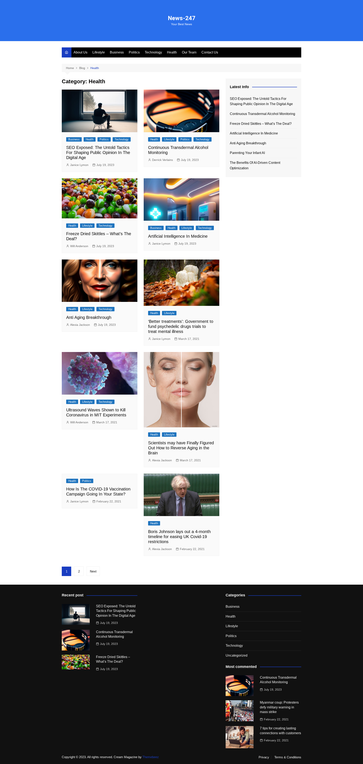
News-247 (181, 18)
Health (172, 52)
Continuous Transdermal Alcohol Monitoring (262, 114)
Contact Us (209, 52)
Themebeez (150, 757)
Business (117, 52)
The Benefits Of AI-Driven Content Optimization (255, 165)
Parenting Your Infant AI (247, 153)
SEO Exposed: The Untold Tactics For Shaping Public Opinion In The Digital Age (98, 152)
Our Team (189, 52)
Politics (134, 52)
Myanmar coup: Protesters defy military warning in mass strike (279, 707)
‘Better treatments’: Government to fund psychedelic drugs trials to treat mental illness (180, 326)
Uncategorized (236, 655)
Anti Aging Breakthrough (88, 317)
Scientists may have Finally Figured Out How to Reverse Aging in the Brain (181, 448)
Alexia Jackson (80, 324)
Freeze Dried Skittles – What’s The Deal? (261, 123)
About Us (80, 52)
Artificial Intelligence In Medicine (178, 236)
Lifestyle (98, 52)
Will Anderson (79, 246)
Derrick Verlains (162, 160)
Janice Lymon (79, 165)
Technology (153, 52)
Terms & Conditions (287, 757)
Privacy (264, 757)
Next (93, 571)
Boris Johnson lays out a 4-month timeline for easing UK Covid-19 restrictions (179, 536)
